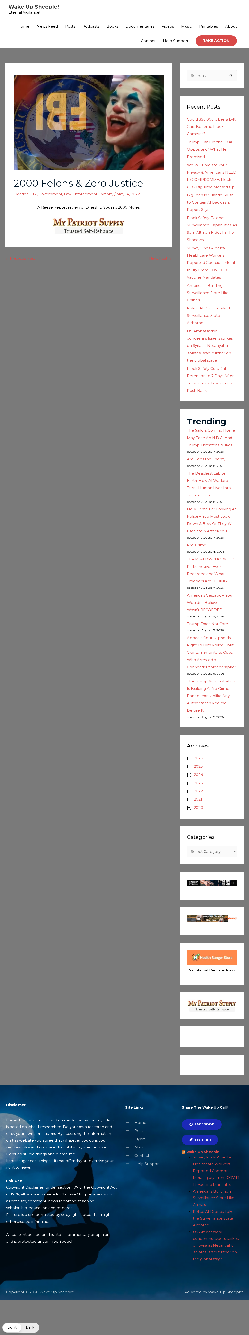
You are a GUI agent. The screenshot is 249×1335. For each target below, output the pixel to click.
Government (50, 194)
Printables (208, 26)
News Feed (47, 26)
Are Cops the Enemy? (207, 459)
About (231, 26)
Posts (70, 26)
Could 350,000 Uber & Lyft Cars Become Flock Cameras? (211, 126)
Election (21, 194)
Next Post (160, 258)
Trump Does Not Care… (209, 623)
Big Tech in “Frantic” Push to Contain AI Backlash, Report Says (210, 202)
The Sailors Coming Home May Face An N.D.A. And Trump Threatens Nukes (211, 437)
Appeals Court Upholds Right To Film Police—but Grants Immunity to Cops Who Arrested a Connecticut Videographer (211, 652)
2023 (198, 783)
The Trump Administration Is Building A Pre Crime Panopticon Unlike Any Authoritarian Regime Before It (211, 696)
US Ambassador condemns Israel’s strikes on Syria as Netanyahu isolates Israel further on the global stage (210, 346)
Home (23, 26)
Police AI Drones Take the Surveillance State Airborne (211, 315)
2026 (198, 758)
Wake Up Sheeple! (34, 7)
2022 (198, 791)
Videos (168, 26)
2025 (198, 766)
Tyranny (106, 194)
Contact (148, 40)
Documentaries (139, 26)
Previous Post (20, 258)
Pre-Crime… (198, 545)
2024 (198, 774)
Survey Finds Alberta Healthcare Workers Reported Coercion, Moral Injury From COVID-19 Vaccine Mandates (211, 263)
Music (186, 26)
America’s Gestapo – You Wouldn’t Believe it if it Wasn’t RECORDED (209, 602)
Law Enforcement (80, 194)
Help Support (175, 40)
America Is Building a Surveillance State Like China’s (208, 292)
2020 (198, 807)
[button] (216, 40)
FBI (33, 194)
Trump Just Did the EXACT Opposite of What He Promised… (211, 149)
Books (112, 26)
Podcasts (90, 26)
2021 (198, 799)
